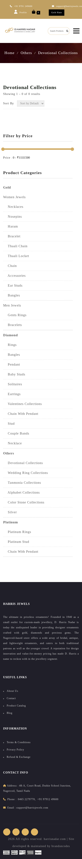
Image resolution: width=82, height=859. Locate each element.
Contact (11, 698)
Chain (10, 266)
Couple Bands (16, 433)
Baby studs (14, 374)
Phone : (11, 799)
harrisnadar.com (55, 839)
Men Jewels (12, 305)
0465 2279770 (26, 799)
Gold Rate (56, 12)
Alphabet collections (21, 492)
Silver (10, 512)
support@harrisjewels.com (32, 807)
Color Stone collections (23, 502)
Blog (9, 713)
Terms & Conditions (19, 742)
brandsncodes (61, 846)
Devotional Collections (58, 53)
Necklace (12, 443)
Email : (11, 807)
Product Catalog (16, 705)
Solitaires (12, 384)
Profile (23, 12)
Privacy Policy (15, 749)
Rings (10, 345)
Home (9, 53)
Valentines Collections (22, 404)
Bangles (11, 295)
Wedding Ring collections (25, 473)
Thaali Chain (15, 246)
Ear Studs (12, 285)
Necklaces (13, 206)
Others (26, 53)
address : (13, 785)
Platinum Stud (16, 541)
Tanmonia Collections (22, 482)
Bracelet (11, 236)
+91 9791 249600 (23, 6)
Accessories (14, 275)
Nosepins (12, 216)
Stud (9, 423)
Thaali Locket (16, 256)
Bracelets (12, 325)
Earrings (12, 394)
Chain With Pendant (20, 413)
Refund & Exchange (18, 757)
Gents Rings (14, 315)
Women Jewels (14, 197)
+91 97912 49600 (47, 799)
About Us (12, 691)
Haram (10, 226)
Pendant (11, 364)
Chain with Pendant (20, 551)
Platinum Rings (17, 532)
